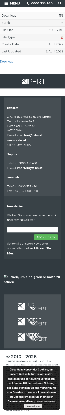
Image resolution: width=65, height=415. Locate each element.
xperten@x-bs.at (29, 135)
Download (6, 61)
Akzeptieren (33, 406)
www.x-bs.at (16, 140)
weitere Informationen (46, 401)
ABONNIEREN (45, 237)
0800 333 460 (41, 3)
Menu (15, 3)
